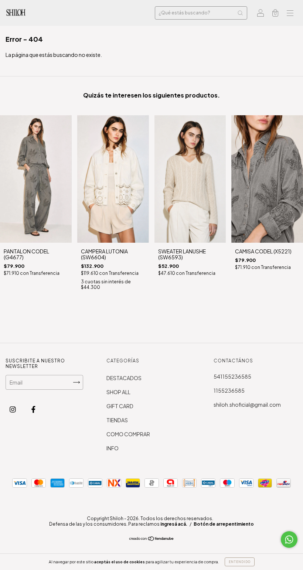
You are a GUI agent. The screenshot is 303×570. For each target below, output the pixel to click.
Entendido (240, 562)
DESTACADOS (124, 378)
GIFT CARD (119, 406)
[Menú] (290, 13)
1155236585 (229, 390)
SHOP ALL (118, 392)
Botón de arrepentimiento (224, 524)
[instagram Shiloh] (13, 409)
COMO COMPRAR (128, 434)
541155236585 (232, 376)
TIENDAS (117, 420)
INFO (112, 448)
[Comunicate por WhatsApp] (289, 539)
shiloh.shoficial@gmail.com (247, 404)
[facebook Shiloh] (33, 409)
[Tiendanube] (152, 539)
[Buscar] (240, 13)
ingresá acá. (173, 524)
